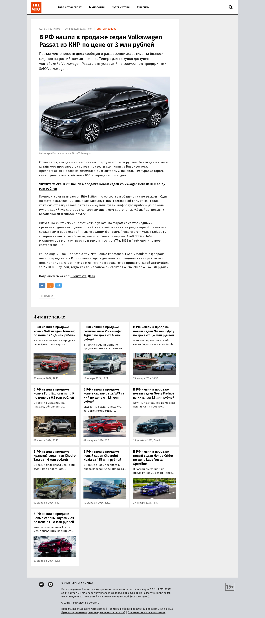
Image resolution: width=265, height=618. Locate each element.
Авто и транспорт (69, 7)
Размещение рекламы (86, 602)
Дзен (91, 276)
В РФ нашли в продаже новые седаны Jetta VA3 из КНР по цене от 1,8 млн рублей (103, 395)
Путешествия (121, 7)
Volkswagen (47, 296)
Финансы (143, 7)
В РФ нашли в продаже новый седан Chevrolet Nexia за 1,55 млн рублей (102, 456)
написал (74, 254)
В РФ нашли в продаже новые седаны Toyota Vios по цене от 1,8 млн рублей (54, 518)
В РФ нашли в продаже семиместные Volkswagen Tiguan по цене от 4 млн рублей (102, 333)
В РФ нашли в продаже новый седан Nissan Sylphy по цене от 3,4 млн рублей (153, 331)
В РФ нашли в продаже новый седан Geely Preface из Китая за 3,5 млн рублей (153, 393)
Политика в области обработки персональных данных (140, 608)
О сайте (65, 602)
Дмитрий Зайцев (106, 28)
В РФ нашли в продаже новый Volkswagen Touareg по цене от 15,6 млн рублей (54, 331)
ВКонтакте (78, 276)
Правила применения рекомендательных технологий (93, 612)
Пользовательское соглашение (146, 612)
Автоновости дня (68, 54)
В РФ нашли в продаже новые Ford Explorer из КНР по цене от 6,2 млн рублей (54, 393)
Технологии (97, 7)
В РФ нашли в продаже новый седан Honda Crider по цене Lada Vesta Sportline (153, 458)
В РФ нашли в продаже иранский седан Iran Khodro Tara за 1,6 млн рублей (55, 456)
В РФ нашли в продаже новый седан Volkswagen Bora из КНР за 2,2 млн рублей (102, 186)
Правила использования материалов (83, 608)
